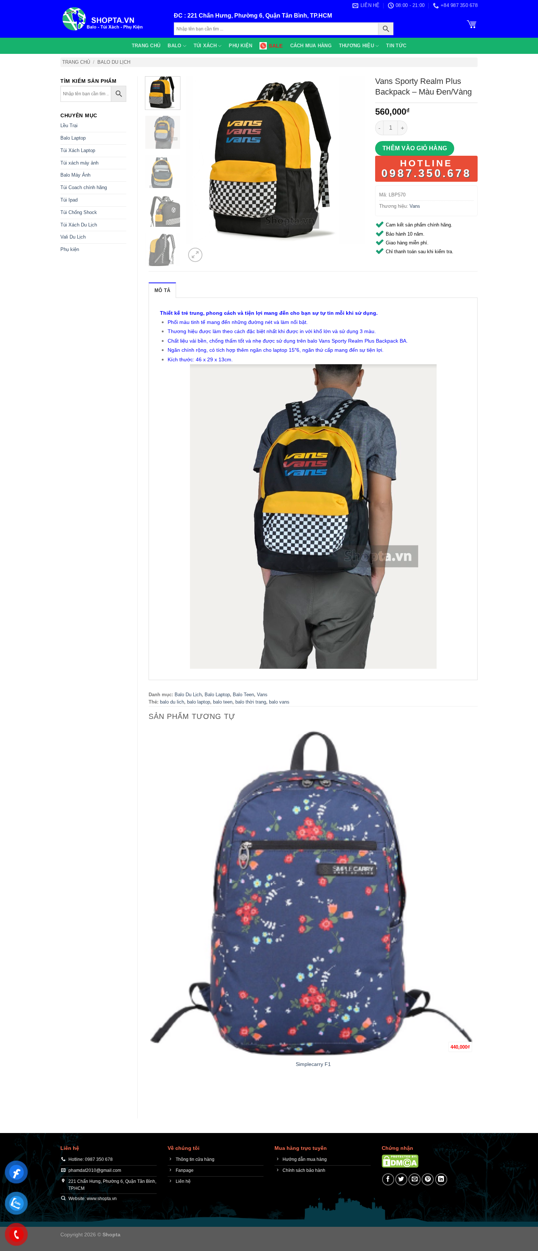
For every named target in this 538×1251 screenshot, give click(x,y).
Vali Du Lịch (73, 237)
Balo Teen (243, 694)
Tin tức (396, 45)
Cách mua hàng (311, 45)
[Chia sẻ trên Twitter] (401, 1179)
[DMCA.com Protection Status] (400, 1161)
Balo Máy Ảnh (75, 175)
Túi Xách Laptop (77, 150)
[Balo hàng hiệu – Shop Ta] (111, 18)
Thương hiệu (356, 45)
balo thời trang (250, 702)
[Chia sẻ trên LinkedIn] (441, 1179)
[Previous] (152, 1094)
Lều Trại (69, 125)
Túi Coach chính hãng (83, 187)
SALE (276, 46)
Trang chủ (146, 45)
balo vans (279, 702)
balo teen (222, 702)
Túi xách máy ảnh (79, 163)
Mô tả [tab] (162, 290)
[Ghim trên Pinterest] (428, 1179)
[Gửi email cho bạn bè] (414, 1179)
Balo (174, 45)
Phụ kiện (240, 45)
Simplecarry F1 (313, 1064)
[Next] (213, 251)
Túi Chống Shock (78, 212)
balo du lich (172, 702)
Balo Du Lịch (113, 62)
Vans (415, 206)
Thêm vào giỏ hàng (414, 148)
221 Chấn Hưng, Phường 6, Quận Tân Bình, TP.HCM (259, 15)
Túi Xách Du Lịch (78, 225)
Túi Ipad (69, 200)
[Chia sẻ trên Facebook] (388, 1179)
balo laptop (198, 702)
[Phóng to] (195, 255)
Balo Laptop (73, 138)
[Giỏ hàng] (472, 23)
